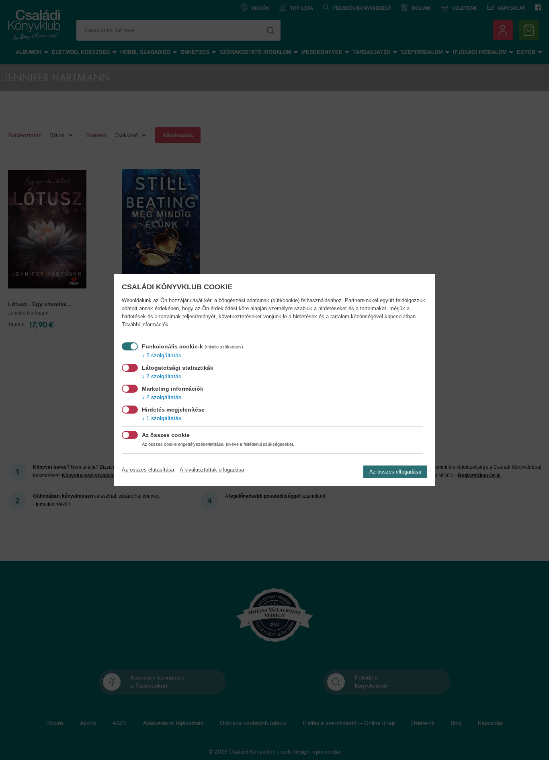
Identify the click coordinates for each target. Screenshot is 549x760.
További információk (145, 324)
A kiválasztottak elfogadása (212, 470)
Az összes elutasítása (148, 470)
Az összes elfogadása (395, 472)
